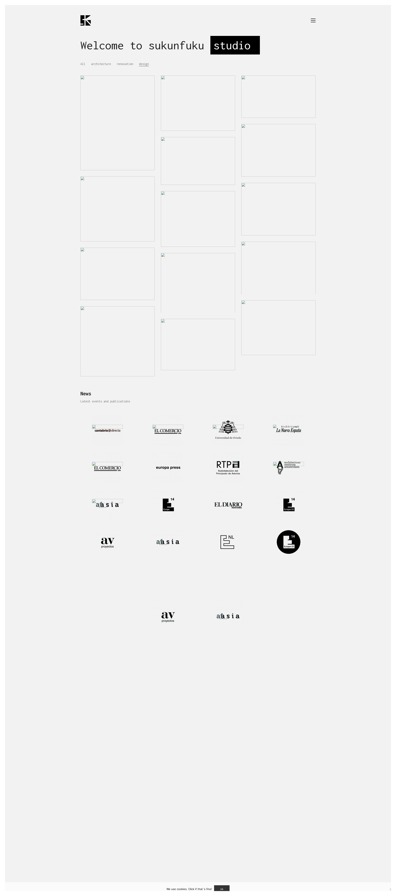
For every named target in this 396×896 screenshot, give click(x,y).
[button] (313, 20)
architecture (101, 64)
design (144, 64)
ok (221, 889)
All (82, 64)
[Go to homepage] (85, 20)
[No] (391, 889)
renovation (125, 64)
